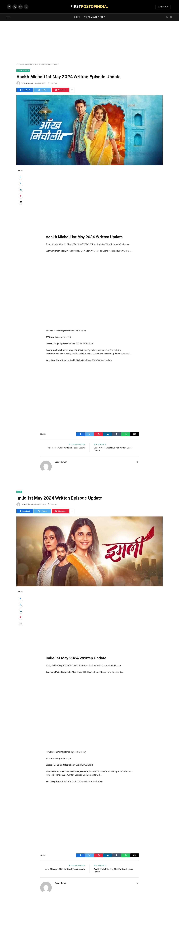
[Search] (171, 17)
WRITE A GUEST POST (94, 17)
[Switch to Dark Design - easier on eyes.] (167, 17)
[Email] (20, 202)
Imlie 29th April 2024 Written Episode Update (65, 869)
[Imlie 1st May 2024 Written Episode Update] (89, 551)
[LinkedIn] (20, 189)
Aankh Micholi (23, 70)
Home (77, 17)
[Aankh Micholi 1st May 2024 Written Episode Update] (89, 130)
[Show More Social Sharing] (71, 90)
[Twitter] (20, 183)
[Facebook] (20, 177)
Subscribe (163, 7)
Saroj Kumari (28, 83)
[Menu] (8, 17)
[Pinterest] (20, 195)
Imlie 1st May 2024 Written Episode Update (66, 448)
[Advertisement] (89, 42)
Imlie (19, 492)
